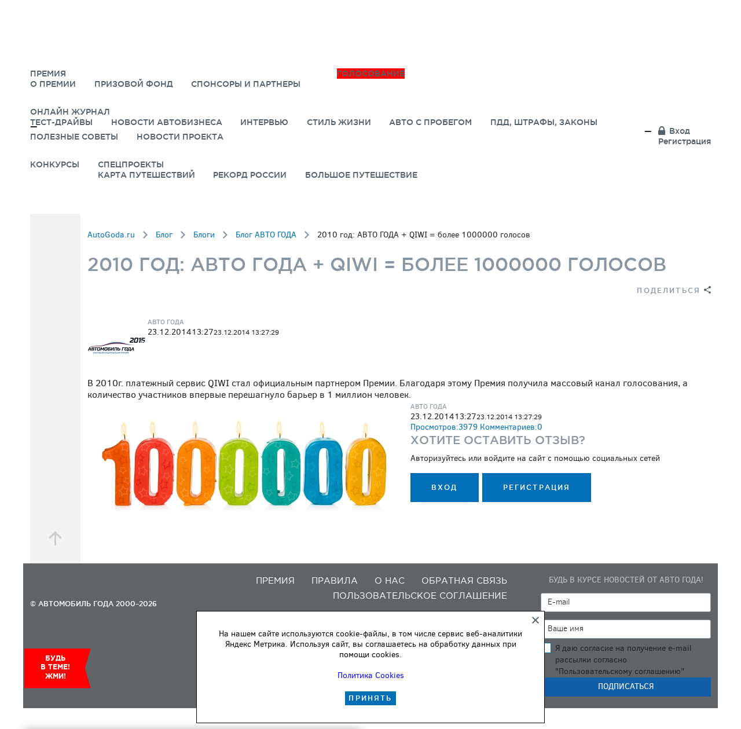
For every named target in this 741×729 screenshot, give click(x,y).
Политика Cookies (371, 675)
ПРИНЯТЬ (370, 698)
